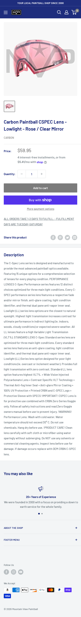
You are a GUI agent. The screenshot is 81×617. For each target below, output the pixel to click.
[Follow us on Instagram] (13, 572)
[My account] (66, 12)
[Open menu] (6, 12)
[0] (74, 12)
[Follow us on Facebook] (6, 572)
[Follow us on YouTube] (20, 572)
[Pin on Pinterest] (60, 237)
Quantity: (9, 174)
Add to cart (40, 188)
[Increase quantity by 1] (42, 174)
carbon (9, 137)
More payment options (40, 208)
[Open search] (59, 12)
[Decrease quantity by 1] (22, 174)
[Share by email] (74, 237)
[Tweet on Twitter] (67, 237)
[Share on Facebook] (53, 237)
